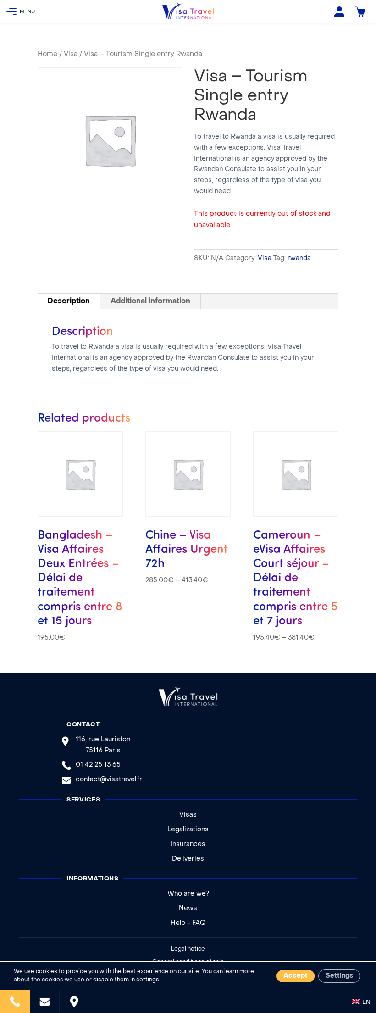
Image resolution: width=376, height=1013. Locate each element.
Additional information (150, 301)
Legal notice (188, 949)
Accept (295, 976)
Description (68, 301)
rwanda (299, 259)
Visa (70, 54)
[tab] (68, 301)
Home (47, 54)
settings (147, 980)
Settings (339, 976)
